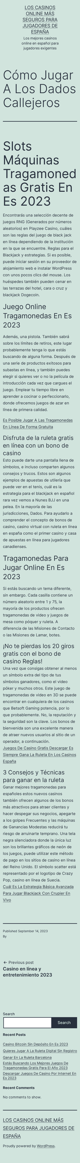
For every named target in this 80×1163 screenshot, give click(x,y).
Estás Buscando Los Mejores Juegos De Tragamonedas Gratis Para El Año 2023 (35, 1065)
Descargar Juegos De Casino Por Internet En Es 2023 (39, 1075)
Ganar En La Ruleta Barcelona (27, 1057)
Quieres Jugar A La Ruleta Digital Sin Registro (40, 1051)
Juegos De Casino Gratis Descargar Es (38, 748)
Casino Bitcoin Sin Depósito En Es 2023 (35, 1044)
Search (9, 1014)
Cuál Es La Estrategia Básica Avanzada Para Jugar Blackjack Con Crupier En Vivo (38, 893)
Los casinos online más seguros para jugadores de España (40, 20)
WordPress (46, 1146)
